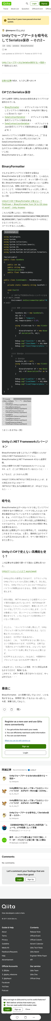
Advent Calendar (36, 944)
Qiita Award (34, 952)
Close (28, 1009)
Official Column (36, 940)
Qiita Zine (33, 974)
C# (4, 46)
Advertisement (7, 960)
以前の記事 (6, 80)
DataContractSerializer (15, 117)
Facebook (6, 982)
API (31, 960)
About (4, 932)
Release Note (35, 932)
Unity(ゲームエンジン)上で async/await (19, 571)
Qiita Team (34, 970)
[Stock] (11, 709)
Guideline (5, 944)
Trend (5, 9)
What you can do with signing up (17, 740)
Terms (4, 936)
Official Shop (35, 978)
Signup (44, 4)
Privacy (5, 940)
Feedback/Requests (9, 952)
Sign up (18, 1009)
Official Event (37, 9)
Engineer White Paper (38, 956)
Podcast (5, 990)
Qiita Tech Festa (36, 948)
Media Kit (5, 948)
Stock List (15, 9)
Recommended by (20, 770)
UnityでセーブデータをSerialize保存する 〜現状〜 (24, 62)
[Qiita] (6, 3)
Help (3, 956)
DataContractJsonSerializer (17, 123)
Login (34, 4)
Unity (9, 46)
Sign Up (31, 879)
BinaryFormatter (27, 46)
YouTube (5, 986)
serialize (16, 46)
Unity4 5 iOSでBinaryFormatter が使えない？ (22, 201)
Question (25, 9)
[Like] (4, 709)
